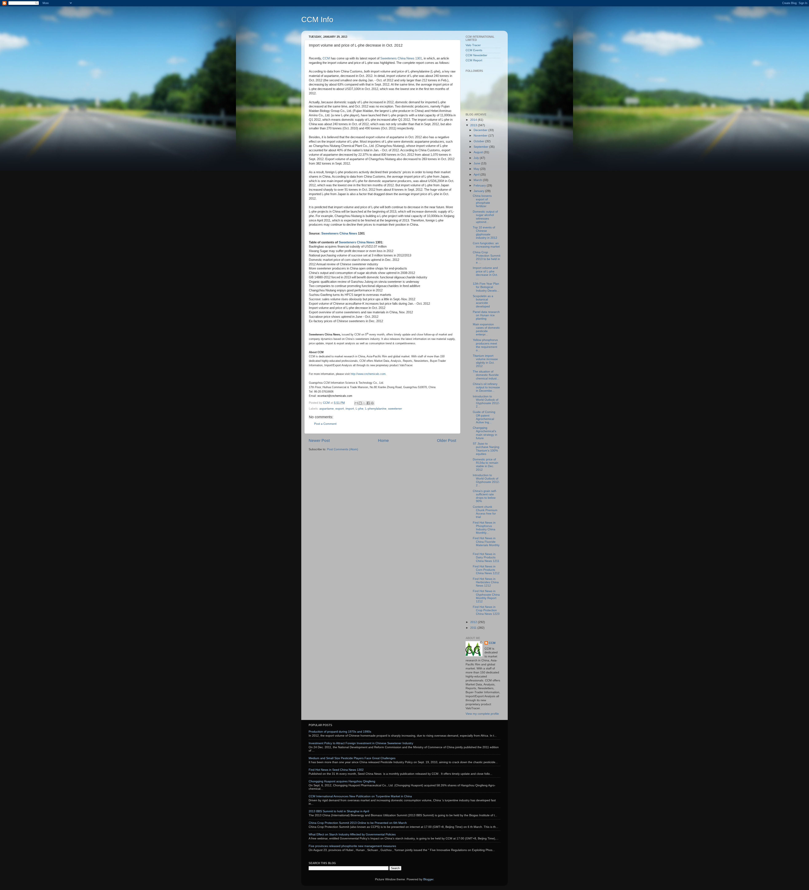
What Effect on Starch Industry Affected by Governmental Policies (352, 834)
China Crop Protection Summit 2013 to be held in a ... (486, 257)
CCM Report (474, 60)
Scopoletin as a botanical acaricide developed (483, 301)
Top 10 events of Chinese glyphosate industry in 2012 (485, 232)
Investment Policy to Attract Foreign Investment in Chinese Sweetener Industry (361, 743)
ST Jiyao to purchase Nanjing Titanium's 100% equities (486, 449)
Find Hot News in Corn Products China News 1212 (486, 570)
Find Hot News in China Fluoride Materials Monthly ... (486, 543)
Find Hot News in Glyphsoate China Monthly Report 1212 (486, 596)
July (477, 158)
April (477, 174)
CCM (326, 58)
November (481, 135)
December (481, 130)
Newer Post (319, 440)
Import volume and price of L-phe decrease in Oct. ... (485, 273)
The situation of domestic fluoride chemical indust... (486, 375)
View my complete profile (482, 713)
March (478, 180)
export (339, 408)
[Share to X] (364, 403)
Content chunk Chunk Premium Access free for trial (485, 512)
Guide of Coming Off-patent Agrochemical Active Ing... (484, 417)
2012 (474, 622)
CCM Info (317, 19)
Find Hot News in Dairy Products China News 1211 (486, 557)
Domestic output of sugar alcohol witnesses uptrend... (485, 217)
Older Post (446, 440)
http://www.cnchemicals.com (368, 373)
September (481, 146)
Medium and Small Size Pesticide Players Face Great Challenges (352, 758)
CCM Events (474, 50)
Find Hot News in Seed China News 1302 (336, 769)
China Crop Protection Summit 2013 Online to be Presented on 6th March (358, 822)
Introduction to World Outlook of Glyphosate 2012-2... (486, 401)
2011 (473, 627)
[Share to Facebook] (368, 403)
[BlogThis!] (360, 403)
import (350, 408)
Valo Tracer (473, 45)
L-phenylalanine (375, 408)
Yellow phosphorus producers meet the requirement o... (485, 345)
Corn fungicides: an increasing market (486, 245)
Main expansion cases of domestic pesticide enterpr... (486, 329)
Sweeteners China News (339, 233)
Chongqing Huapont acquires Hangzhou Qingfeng (342, 781)
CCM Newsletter (476, 55)
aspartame (326, 408)
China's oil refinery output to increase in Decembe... (486, 387)
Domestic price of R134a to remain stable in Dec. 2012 (485, 464)
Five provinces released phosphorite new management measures (352, 846)
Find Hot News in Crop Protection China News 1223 (486, 610)
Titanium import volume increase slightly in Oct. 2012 (485, 361)
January (479, 191)
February (480, 185)
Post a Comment (325, 423)
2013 (474, 125)
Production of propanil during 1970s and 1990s (340, 731)
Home (383, 440)
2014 (474, 119)
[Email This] (356, 403)
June (477, 163)
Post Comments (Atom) (342, 449)
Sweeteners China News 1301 (401, 58)
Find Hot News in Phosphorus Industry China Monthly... (484, 528)
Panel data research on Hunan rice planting (486, 315)
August (479, 152)
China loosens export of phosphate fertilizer (482, 201)
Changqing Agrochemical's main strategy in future (485, 433)
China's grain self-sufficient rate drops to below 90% (485, 496)
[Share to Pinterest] (372, 403)
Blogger (428, 879)
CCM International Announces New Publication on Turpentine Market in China (360, 796)
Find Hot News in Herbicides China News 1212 (486, 582)
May (477, 168)
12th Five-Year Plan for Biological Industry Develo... (486, 287)
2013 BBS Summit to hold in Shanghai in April (339, 811)
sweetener (395, 408)
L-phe (359, 408)
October (479, 141)
